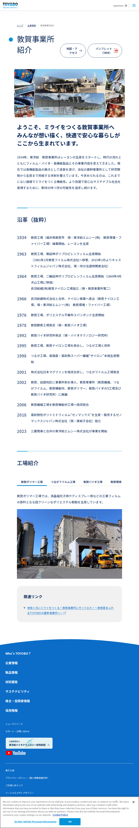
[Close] (133, 802)
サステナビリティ (17, 691)
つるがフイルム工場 (63, 482)
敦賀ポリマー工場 (32, 482)
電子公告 (9, 770)
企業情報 (11, 663)
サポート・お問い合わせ (17, 731)
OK (70, 821)
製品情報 (11, 672)
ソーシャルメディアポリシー (19, 792)
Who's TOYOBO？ (18, 653)
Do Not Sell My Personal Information (36, 821)
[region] (69, 812)
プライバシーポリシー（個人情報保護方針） (27, 777)
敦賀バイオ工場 (92, 482)
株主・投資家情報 (17, 701)
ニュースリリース (14, 723)
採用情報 (11, 710)
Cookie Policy (60, 814)
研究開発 (11, 682)
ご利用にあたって (14, 785)
